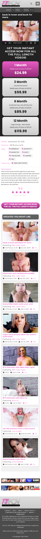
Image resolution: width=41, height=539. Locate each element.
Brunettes (15, 152)
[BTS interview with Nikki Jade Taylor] (20, 347)
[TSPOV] (11, 4)
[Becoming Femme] (20, 481)
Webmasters (20, 514)
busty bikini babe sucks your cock (18, 304)
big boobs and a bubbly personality (18, 273)
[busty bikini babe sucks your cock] (20, 284)
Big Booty (27, 149)
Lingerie (28, 156)
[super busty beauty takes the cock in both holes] (20, 315)
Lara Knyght (17, 431)
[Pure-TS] (20, 488)
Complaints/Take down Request (15, 512)
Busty (26, 152)
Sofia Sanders (17, 462)
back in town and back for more (17, 243)
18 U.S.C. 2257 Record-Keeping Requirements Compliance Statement (20, 526)
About (20, 510)
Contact (8, 510)
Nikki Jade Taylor (20, 163)
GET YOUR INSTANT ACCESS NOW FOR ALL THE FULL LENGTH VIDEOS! (20, 205)
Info (14, 510)
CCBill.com (32, 531)
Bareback (15, 149)
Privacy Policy (29, 510)
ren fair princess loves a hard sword (19, 428)
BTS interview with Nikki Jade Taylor (19, 367)
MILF (12, 159)
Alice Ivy (15, 400)
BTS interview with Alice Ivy (15, 398)
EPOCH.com (20, 533)
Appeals (31, 512)
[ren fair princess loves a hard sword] (20, 409)
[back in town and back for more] (20, 223)
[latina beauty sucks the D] (20, 439)
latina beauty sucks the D (14, 459)
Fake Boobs (15, 156)
